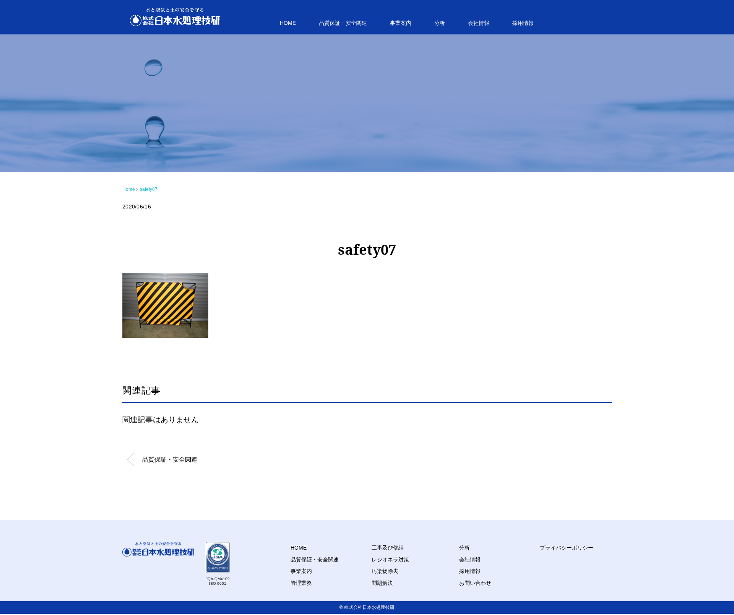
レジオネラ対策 (390, 559)
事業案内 (400, 23)
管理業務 (301, 583)
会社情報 (478, 23)
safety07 (149, 189)
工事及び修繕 (388, 548)
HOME (288, 23)
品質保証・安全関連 (343, 23)
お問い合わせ (475, 583)
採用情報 (523, 23)
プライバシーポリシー (566, 548)
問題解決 (382, 583)
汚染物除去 (385, 571)
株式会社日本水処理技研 (369, 607)
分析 (439, 23)
